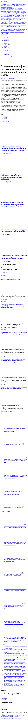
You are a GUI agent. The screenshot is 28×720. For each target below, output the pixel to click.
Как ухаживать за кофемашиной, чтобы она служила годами (13, 21)
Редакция (6, 52)
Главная (6, 37)
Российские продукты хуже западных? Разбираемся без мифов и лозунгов (13, 10)
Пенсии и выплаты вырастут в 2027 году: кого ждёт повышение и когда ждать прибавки (14, 23)
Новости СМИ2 (5, 121)
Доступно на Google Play (4, 698)
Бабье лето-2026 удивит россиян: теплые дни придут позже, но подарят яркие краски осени (12, 32)
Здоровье (6, 47)
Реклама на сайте (8, 56)
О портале (6, 54)
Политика (6, 43)
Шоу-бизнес (7, 44)
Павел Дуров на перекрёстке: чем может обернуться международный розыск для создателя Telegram (12, 204)
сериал (5, 118)
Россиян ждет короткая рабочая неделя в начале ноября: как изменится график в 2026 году (13, 25)
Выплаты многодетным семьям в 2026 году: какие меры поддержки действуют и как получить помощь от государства (13, 360)
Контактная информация (7, 715)
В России (6, 39)
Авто (5, 48)
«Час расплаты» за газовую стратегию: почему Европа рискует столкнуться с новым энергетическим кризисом (14, 256)
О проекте (23, 715)
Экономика (7, 41)
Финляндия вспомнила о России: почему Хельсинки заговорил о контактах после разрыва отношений (14, 29)
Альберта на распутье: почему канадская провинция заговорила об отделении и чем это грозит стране (13, 148)
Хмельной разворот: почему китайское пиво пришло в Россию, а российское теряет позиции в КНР (13, 17)
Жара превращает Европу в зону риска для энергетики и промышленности (14, 230)
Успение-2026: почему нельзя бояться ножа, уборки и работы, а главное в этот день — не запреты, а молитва (13, 5)
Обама (5, 117)
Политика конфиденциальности (10, 717)
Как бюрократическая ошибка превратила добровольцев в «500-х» (13, 18)
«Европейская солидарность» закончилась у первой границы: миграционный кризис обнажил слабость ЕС (11, 176)
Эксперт (6, 50)
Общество (6, 40)
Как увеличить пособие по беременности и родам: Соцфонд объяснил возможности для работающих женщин (13, 306)
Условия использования (7, 716)
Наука (5, 46)
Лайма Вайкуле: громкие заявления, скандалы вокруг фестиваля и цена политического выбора (14, 388)
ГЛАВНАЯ (4, 78)
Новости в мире (12, 78)
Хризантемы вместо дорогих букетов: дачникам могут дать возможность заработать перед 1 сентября (13, 14)
